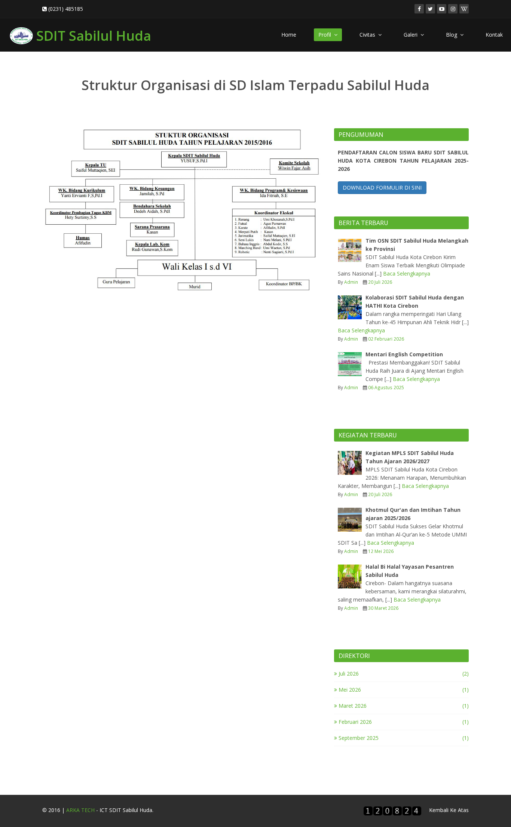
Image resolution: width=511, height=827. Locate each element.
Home (288, 34)
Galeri (412, 34)
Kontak (494, 34)
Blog (453, 34)
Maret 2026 (352, 705)
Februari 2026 (354, 721)
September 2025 (358, 737)
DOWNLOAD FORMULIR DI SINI (382, 187)
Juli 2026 (348, 673)
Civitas (368, 34)
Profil (326, 34)
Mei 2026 (349, 689)
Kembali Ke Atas (449, 810)
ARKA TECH (80, 810)
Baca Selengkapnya (406, 273)
